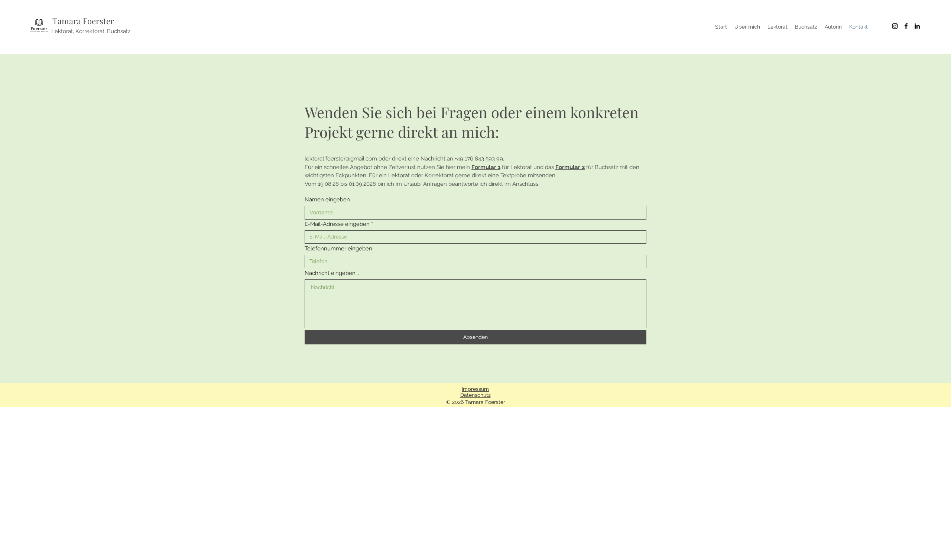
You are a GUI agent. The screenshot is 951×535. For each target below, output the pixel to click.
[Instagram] (895, 26)
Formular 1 (485, 167)
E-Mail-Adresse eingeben (337, 224)
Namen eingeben (327, 199)
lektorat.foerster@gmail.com (341, 158)
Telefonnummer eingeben (338, 249)
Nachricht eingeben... (332, 273)
